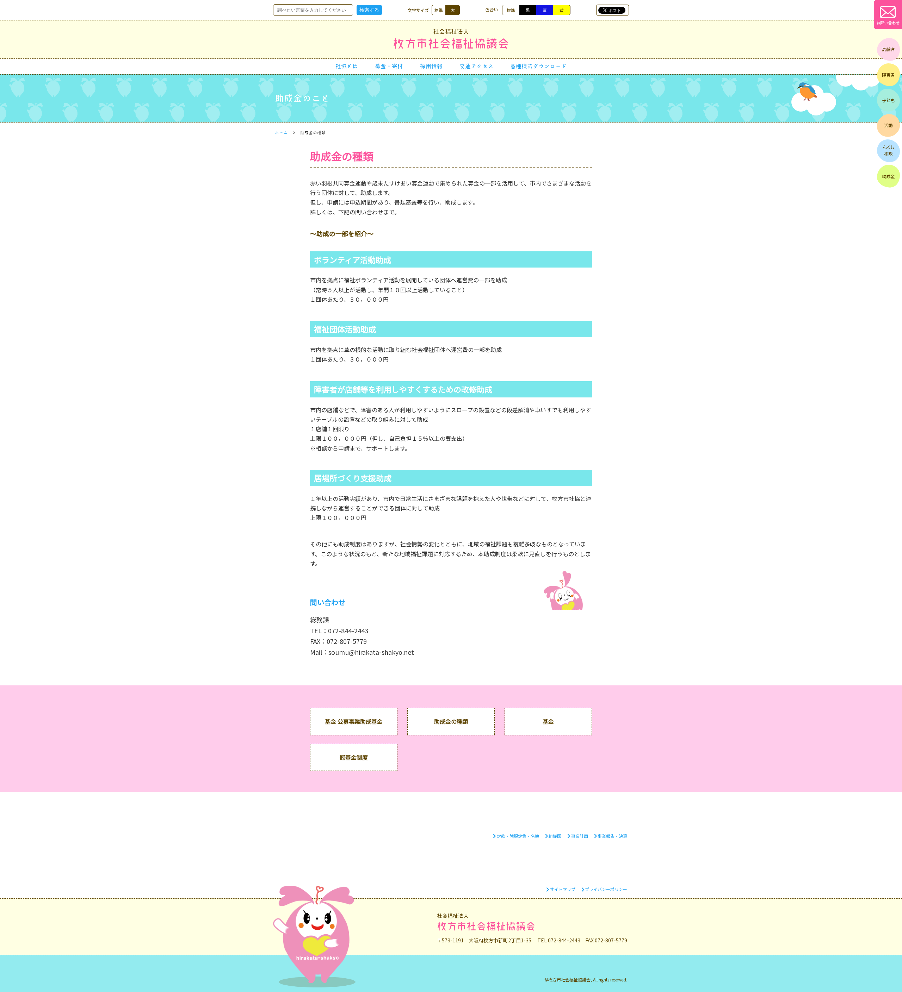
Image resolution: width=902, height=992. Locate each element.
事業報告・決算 (612, 836)
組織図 (555, 836)
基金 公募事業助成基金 (354, 721)
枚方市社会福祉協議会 (451, 39)
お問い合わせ (888, 23)
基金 (548, 721)
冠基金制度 (354, 757)
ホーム (281, 133)
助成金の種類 (451, 721)
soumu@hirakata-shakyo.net (371, 652)
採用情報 (431, 66)
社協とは (346, 66)
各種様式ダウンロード (538, 66)
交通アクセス (476, 66)
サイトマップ (562, 889)
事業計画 (579, 836)
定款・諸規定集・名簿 (518, 836)
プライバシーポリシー (606, 889)
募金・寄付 (389, 66)
